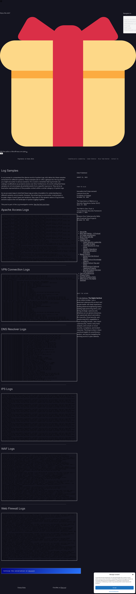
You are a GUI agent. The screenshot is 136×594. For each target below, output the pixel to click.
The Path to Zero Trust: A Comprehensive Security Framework (89, 210)
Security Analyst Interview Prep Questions (92, 271)
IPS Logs (127, 26)
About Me (83, 232)
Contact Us (84, 239)
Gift (1, 153)
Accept (114, 587)
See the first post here (41, 204)
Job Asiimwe (83, 298)
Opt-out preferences (114, 591)
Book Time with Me (86, 237)
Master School (85, 254)
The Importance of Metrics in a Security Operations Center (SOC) (88, 202)
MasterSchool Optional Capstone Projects (91, 267)
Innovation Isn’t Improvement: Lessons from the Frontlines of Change (87, 193)
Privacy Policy (85, 275)
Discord (63, 587)
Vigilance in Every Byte (26, 159)
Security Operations (90, 249)
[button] (133, 574)
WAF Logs (127, 28)
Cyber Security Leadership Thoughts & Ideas (92, 243)
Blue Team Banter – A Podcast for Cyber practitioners (90, 234)
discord (31, 571)
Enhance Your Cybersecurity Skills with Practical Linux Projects (88, 217)
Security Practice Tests (88, 277)
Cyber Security (85, 240)
